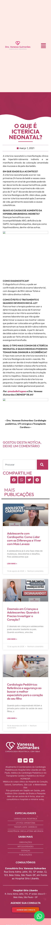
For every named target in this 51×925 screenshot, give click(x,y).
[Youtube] (25, 760)
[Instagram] (20, 760)
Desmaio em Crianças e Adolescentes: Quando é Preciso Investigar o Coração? (23, 614)
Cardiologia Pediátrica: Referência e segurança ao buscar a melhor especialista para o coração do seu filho (25, 691)
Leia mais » (12, 564)
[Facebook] (31, 760)
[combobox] (19, 465)
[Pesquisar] (42, 465)
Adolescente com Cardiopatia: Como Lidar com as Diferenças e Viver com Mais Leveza (24, 539)
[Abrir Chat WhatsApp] (39, 916)
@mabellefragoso (17, 391)
